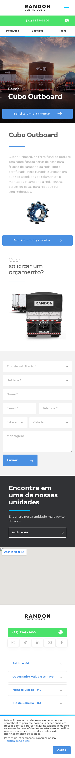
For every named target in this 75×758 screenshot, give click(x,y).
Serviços (37, 31)
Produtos (12, 31)
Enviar (12, 460)
